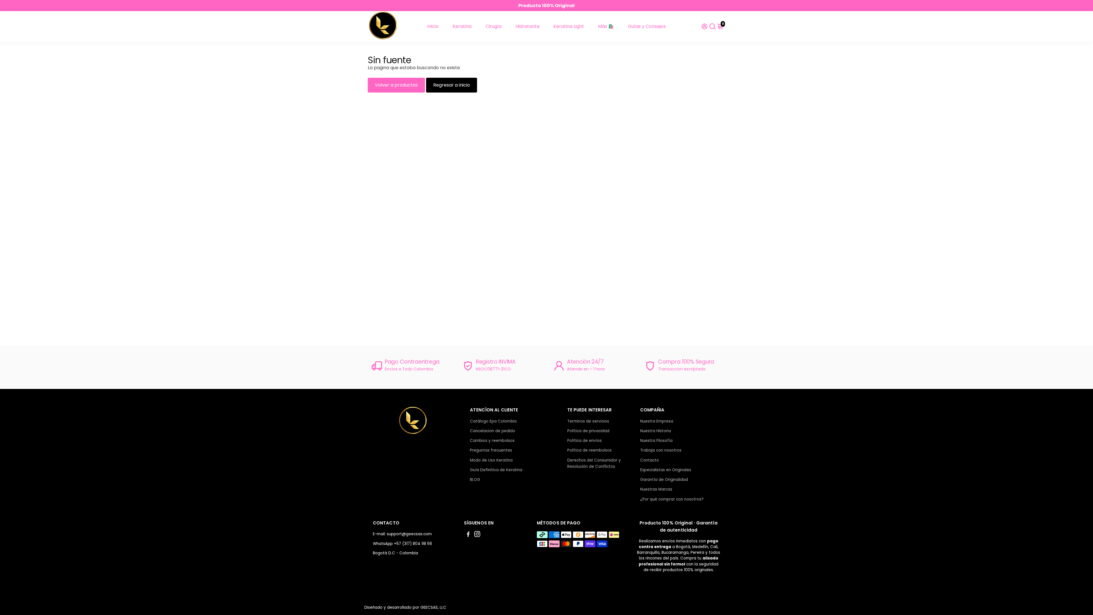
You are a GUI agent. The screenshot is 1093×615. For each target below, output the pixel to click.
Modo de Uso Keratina (491, 460)
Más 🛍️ (606, 26)
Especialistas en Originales (665, 470)
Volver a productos (396, 85)
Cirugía (494, 26)
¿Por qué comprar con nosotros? (672, 499)
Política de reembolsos (589, 450)
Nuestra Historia (655, 431)
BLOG (475, 479)
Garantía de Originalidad (664, 479)
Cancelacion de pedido (492, 431)
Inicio (433, 26)
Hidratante (527, 26)
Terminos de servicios (588, 421)
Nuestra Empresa (656, 421)
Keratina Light (568, 26)
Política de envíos (584, 440)
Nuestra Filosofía (656, 440)
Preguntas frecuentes (491, 450)
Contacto (649, 460)
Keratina (462, 26)
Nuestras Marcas (656, 489)
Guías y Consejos (647, 26)
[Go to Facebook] (468, 535)
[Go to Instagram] (477, 535)
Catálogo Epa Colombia (493, 421)
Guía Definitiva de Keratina (496, 470)
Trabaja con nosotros (660, 450)
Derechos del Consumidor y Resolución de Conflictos (594, 463)
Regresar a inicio (451, 85)
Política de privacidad (588, 431)
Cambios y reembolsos (492, 440)
